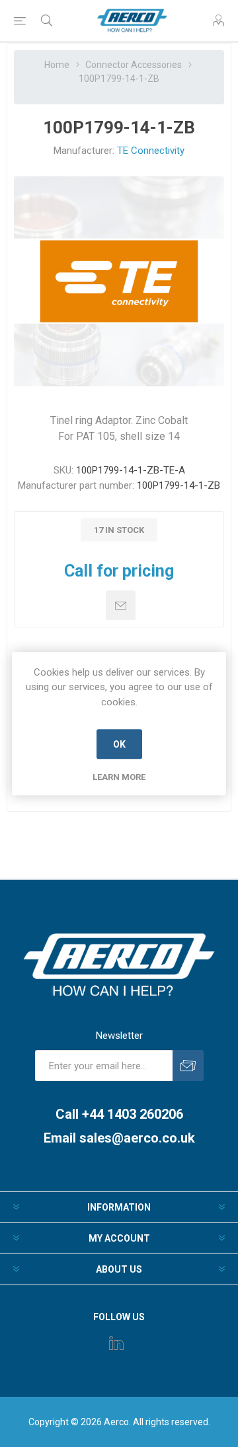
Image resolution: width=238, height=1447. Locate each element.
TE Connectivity (150, 151)
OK (119, 744)
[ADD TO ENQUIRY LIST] (121, 605)
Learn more (119, 777)
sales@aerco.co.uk (137, 1138)
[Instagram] (116, 1342)
